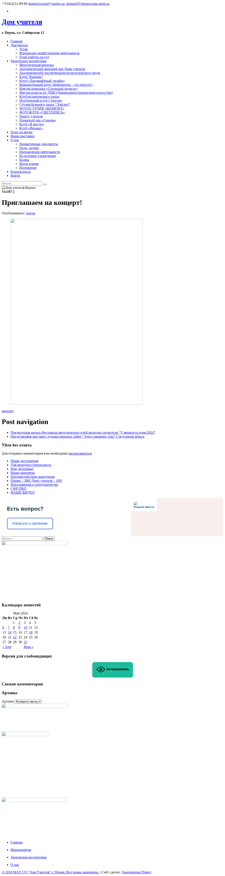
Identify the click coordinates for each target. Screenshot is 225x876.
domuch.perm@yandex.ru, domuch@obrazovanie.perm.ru (68, 3)
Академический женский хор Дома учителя (52, 69)
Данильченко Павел (136, 872)
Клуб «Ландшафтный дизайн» (42, 81)
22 (14, 637)
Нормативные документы (38, 144)
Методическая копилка (36, 65)
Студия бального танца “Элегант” (44, 104)
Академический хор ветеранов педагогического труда (59, 73)
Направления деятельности (39, 152)
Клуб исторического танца (39, 96)
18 (31, 632)
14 (9, 632)
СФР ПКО (18, 488)
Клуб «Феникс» (31, 128)
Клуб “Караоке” (31, 77)
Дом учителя (22, 22)
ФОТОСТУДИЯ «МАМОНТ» (41, 108)
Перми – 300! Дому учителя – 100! (36, 480)
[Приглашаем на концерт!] (76, 403)
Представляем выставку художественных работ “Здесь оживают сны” (77, 436)
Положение (28, 168)
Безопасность (21, 171)
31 (25, 642)
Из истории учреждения (37, 156)
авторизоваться (80, 453)
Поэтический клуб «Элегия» (40, 100)
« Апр (6, 647)
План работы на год (34, 57)
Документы (19, 45)
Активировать (117, 669)
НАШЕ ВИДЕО (23, 492)
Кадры (24, 160)
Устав (23, 49)
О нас (15, 140)
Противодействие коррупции (33, 477)
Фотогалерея (28, 164)
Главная (16, 41)
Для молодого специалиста (31, 465)
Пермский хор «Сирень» (37, 120)
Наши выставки (22, 136)
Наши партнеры (23, 473)
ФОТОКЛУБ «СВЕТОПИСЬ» (42, 112)
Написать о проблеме (30, 523)
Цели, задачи (29, 148)
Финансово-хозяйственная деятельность (49, 53)
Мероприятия (21, 850)
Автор (30, 213)
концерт (8, 411)
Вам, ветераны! (22, 469)
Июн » (29, 647)
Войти (15, 175)
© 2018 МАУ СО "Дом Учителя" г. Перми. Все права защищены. (50, 872)
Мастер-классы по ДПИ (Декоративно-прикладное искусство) (66, 92)
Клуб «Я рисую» (31, 124)
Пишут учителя (31, 116)
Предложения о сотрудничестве (34, 484)
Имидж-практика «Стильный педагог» (48, 88)
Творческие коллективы (29, 61)
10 (25, 627)
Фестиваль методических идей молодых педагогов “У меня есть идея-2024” (83, 432)
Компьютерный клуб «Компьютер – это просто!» (56, 85)
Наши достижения (24, 461)
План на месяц (22, 132)
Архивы (8, 701)
